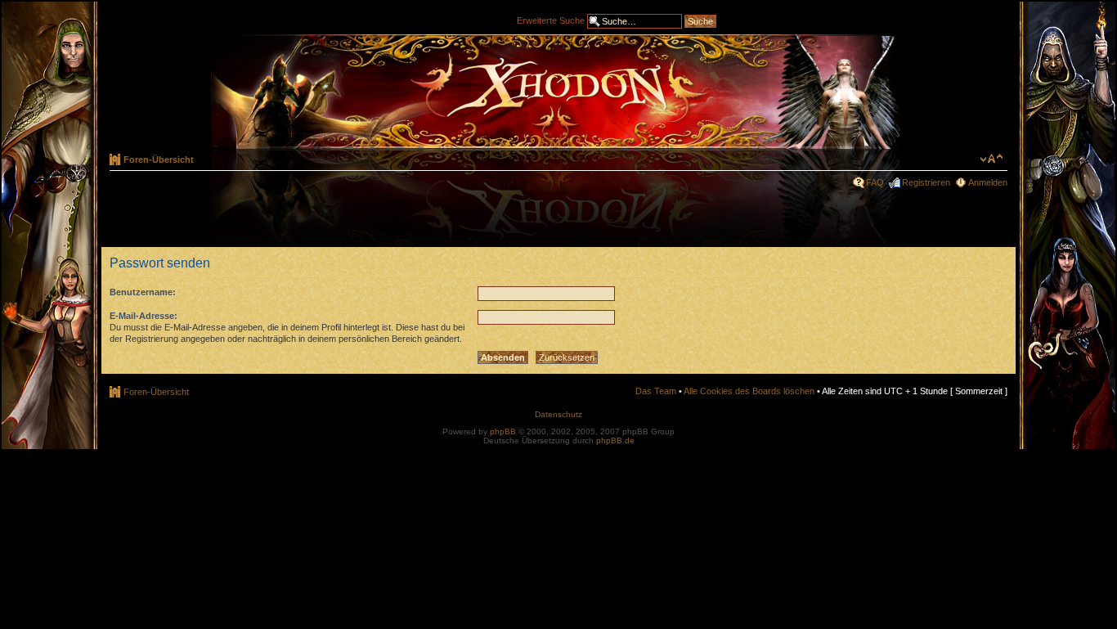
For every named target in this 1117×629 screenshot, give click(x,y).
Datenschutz (558, 414)
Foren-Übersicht (158, 159)
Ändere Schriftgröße (991, 158)
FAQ (875, 182)
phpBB (503, 431)
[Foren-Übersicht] (558, 91)
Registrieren (926, 182)
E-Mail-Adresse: (143, 316)
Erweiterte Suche (551, 20)
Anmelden (987, 182)
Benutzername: (143, 292)
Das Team (655, 391)
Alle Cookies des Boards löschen (749, 391)
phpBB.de (615, 440)
